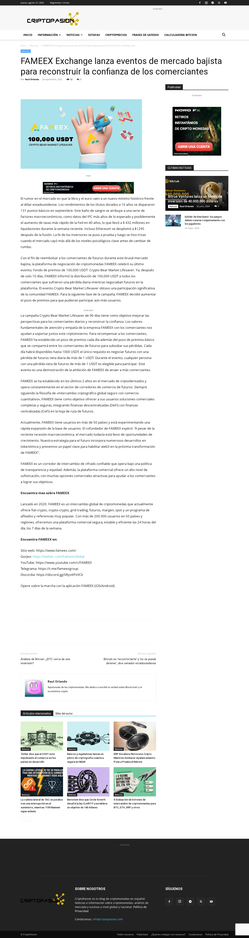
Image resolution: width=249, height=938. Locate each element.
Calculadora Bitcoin (180, 35)
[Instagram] (206, 2)
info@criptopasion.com (108, 919)
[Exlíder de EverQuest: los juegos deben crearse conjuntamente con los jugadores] (173, 220)
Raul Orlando (32, 79)
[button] (223, 35)
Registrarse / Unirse (59, 2)
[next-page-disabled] (29, 819)
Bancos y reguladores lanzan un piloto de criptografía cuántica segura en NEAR (85, 758)
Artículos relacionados (37, 713)
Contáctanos (195, 934)
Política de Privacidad (216, 934)
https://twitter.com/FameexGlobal (58, 556)
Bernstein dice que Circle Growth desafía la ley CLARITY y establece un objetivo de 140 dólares (87, 803)
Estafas (94, 35)
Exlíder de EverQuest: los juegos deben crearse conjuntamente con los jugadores (205, 220)
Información (48, 35)
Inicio (27, 35)
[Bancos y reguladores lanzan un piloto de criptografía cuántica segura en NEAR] (88, 736)
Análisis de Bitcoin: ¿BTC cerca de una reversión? (45, 661)
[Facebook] (200, 2)
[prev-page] (23, 819)
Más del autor (64, 713)
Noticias (73, 35)
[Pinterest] (42, 88)
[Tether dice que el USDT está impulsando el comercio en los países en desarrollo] (42, 736)
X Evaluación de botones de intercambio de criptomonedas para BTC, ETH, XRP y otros (135, 803)
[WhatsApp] (51, 88)
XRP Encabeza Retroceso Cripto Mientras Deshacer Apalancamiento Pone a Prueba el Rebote (134, 758)
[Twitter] (219, 2)
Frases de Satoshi (145, 35)
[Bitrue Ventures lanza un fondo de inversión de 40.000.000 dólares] (196, 193)
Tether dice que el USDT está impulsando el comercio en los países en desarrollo (38, 758)
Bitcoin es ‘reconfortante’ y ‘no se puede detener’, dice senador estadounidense (130, 661)
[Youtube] (225, 2)
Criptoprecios (116, 35)
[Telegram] (213, 2)
